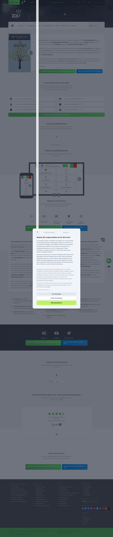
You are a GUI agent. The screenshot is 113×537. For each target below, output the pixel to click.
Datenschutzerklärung (57, 264)
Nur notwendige (56, 294)
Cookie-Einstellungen (56, 298)
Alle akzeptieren (56, 303)
